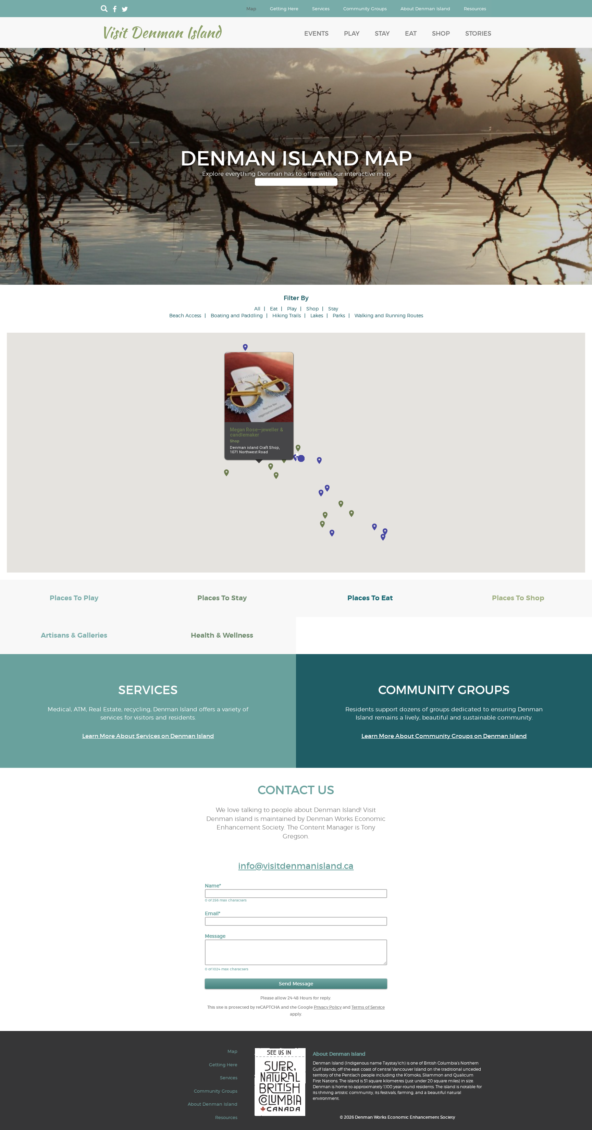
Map (251, 8)
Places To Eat (370, 598)
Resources (475, 8)
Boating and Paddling (237, 315)
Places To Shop (518, 598)
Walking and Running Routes (389, 315)
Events (316, 33)
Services (321, 8)
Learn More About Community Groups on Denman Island (444, 736)
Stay (382, 33)
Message (215, 936)
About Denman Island (425, 8)
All (257, 308)
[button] (276, 475)
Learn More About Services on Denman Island (148, 736)
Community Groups (365, 8)
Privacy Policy (328, 1007)
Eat (411, 33)
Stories (478, 33)
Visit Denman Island (161, 32)
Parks (339, 315)
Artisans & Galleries (74, 635)
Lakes (316, 315)
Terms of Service (368, 1007)
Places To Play (74, 598)
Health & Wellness (222, 635)
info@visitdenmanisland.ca (296, 866)
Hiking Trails (286, 315)
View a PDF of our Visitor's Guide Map (296, 181)
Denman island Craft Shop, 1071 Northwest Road (255, 449)
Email (212, 913)
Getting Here (284, 8)
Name (213, 886)
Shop (441, 33)
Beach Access (185, 315)
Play (351, 33)
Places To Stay (222, 598)
